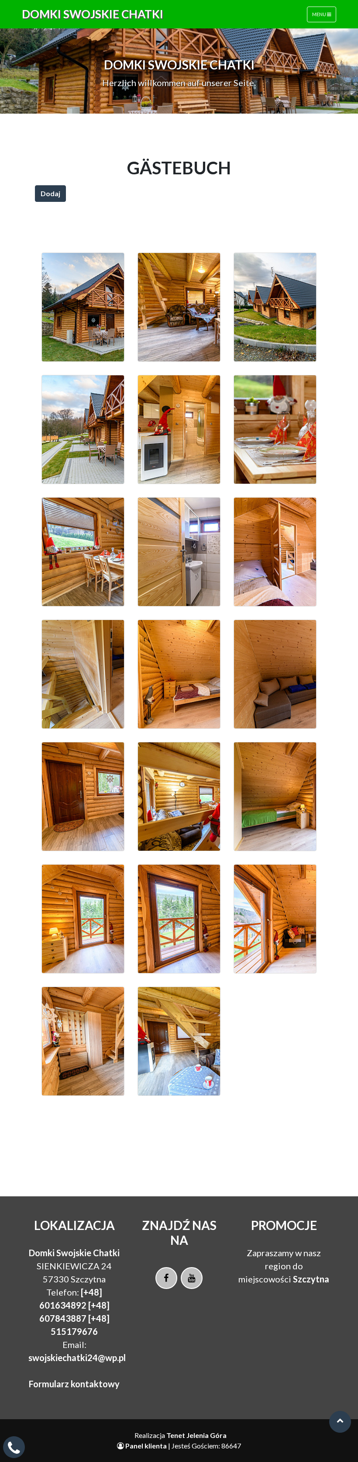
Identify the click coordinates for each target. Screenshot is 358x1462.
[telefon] (14, 1451)
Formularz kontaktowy (74, 1384)
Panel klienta (146, 1445)
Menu (319, 14)
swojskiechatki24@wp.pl (77, 1357)
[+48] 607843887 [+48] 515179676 (74, 1318)
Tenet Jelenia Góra (196, 1435)
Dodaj (50, 193)
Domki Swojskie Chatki (92, 14)
